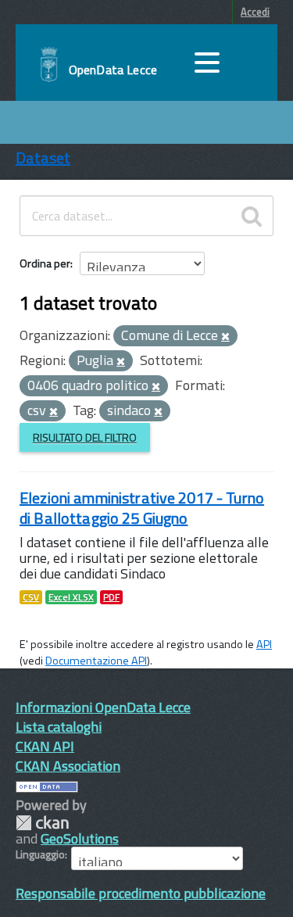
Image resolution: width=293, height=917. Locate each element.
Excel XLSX (71, 597)
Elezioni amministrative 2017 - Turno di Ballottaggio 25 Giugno (142, 507)
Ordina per (45, 263)
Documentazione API (96, 660)
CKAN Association (68, 765)
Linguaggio (40, 854)
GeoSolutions (80, 838)
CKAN (42, 823)
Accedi (255, 12)
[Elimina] (225, 337)
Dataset (43, 157)
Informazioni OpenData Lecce (103, 707)
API (264, 644)
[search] (251, 215)
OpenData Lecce (113, 69)
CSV (31, 597)
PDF (111, 597)
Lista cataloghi (59, 726)
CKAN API (45, 746)
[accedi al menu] (207, 62)
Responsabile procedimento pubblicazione (141, 893)
